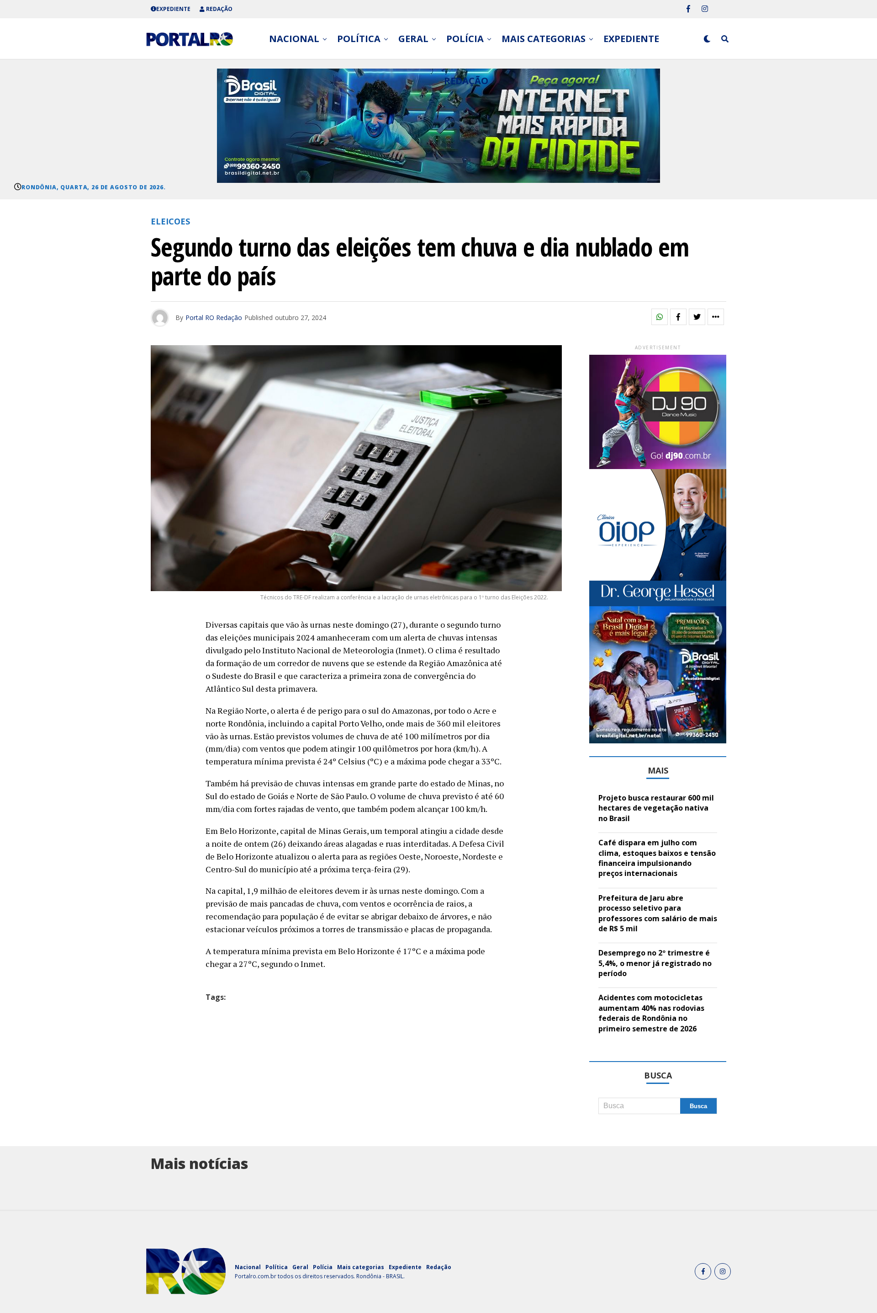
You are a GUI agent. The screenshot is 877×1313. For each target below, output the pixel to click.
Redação (218, 9)
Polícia (465, 38)
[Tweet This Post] (697, 317)
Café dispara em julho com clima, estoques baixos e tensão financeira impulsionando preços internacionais (657, 858)
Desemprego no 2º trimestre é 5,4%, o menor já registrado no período (655, 963)
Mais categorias (544, 38)
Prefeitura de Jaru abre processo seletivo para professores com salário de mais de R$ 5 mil (657, 913)
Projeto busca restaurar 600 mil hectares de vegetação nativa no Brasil (656, 808)
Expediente (173, 9)
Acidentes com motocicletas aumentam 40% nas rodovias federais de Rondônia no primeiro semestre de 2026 (651, 1013)
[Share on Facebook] (678, 317)
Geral (413, 38)
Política (358, 38)
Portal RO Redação (213, 317)
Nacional (294, 38)
